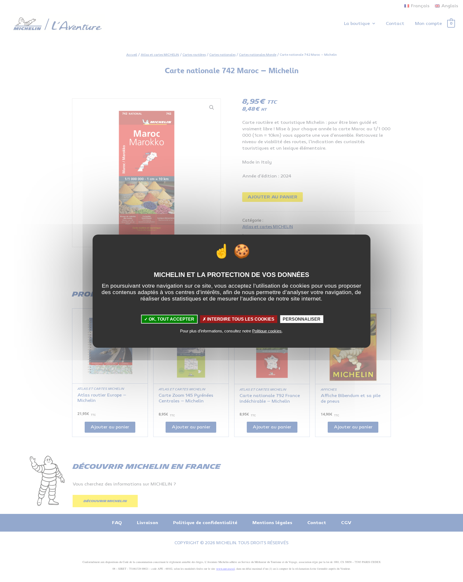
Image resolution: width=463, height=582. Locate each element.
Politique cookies (267, 331)
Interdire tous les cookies (240, 319)
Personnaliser (301, 319)
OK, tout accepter (171, 319)
